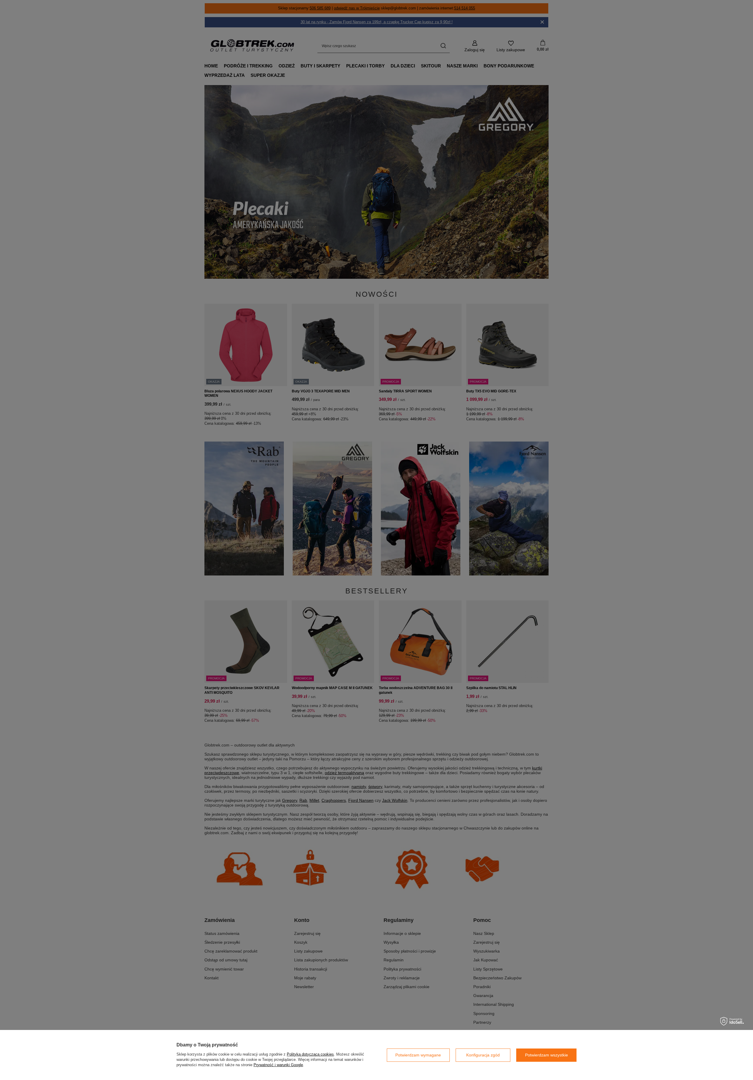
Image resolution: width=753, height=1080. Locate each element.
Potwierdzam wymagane (418, 1055)
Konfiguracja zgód (483, 1055)
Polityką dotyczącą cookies (310, 1054)
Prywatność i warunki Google (278, 1065)
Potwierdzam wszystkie (546, 1055)
